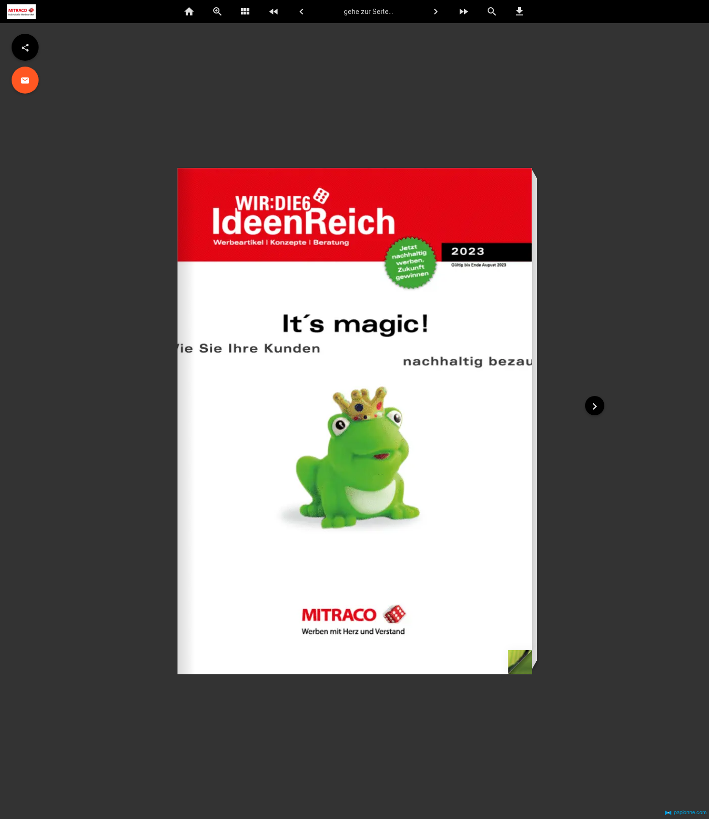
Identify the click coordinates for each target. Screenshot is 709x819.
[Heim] (189, 11)
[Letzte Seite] (463, 11)
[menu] (25, 47)
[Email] (25, 80)
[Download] (520, 11)
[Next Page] (594, 405)
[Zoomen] (217, 11)
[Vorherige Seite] (301, 11)
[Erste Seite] (273, 11)
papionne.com (690, 812)
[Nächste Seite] (435, 11)
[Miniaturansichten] (245, 11)
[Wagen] (682, 12)
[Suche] (491, 11)
